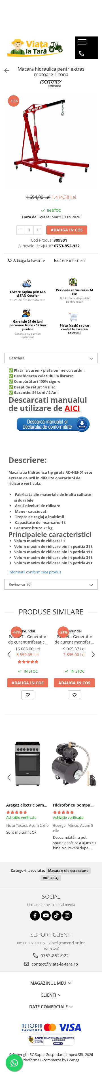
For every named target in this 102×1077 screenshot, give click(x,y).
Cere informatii (72, 260)
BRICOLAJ (51, 878)
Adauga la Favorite (28, 260)
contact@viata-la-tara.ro (54, 964)
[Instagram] (67, 916)
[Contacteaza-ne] (81, 53)
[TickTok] (56, 916)
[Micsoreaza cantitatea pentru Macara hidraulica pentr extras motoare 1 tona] (20, 230)
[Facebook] (35, 916)
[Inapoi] (4, 70)
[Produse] (83, 43)
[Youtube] (46, 916)
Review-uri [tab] (20, 584)
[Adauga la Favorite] (27, 694)
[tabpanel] (51, 141)
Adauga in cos (67, 230)
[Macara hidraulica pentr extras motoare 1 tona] (51, 141)
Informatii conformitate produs (34, 572)
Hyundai (27, 631)
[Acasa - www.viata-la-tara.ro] (35, 48)
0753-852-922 (54, 955)
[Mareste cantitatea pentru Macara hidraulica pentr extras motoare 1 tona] (37, 230)
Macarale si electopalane (68, 870)
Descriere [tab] (16, 358)
